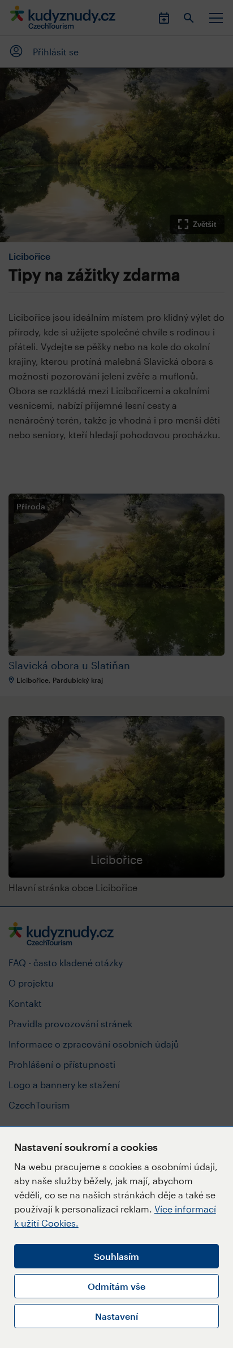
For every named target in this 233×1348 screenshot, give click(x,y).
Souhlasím (116, 1256)
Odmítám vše (116, 1286)
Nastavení (116, 1316)
